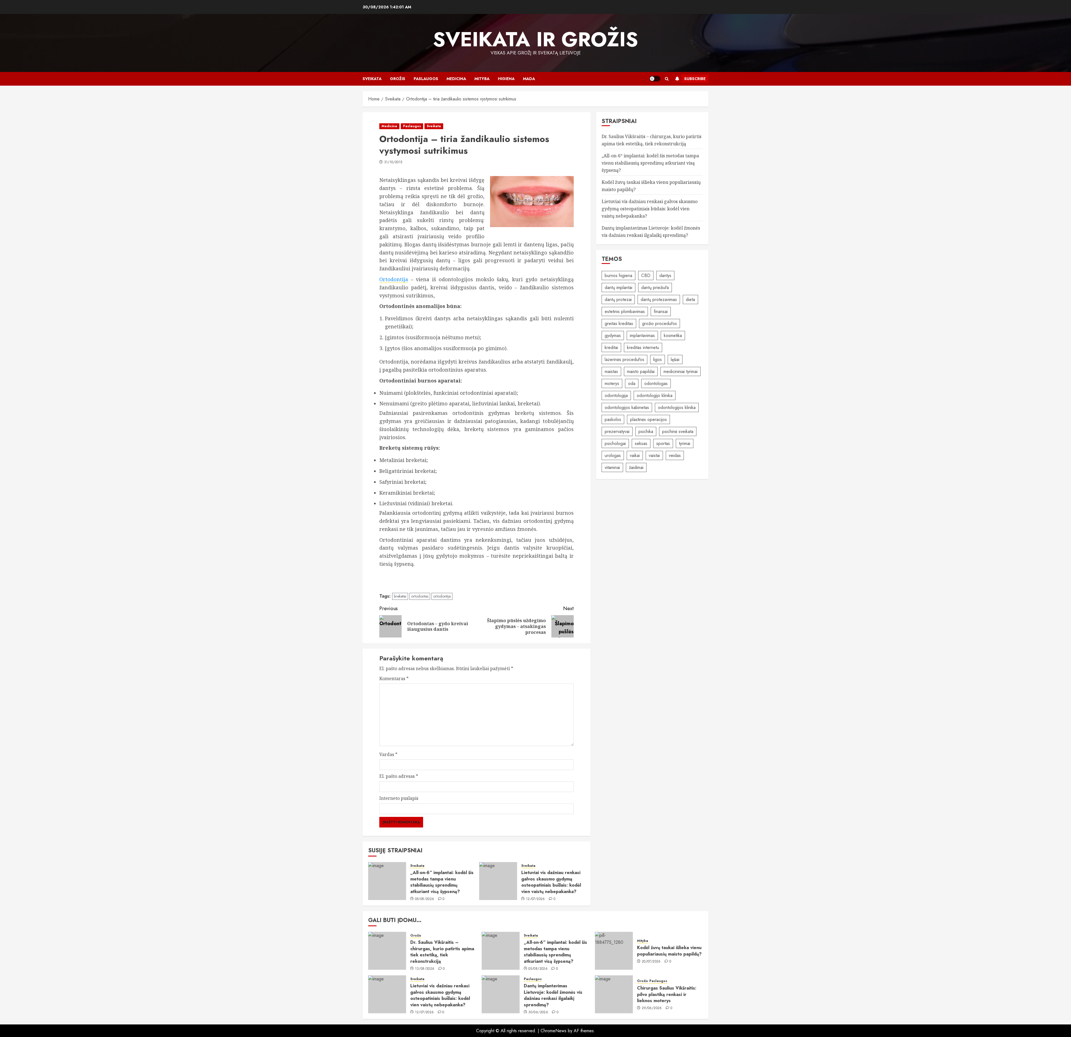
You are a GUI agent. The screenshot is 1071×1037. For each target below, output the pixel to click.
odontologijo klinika (654, 395)
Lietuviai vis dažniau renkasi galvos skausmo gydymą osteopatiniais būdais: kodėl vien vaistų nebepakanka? (551, 881)
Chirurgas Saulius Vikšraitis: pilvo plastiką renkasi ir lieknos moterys (666, 994)
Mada (529, 78)
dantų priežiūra (655, 287)
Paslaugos (426, 78)
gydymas (613, 335)
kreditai (611, 347)
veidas (675, 455)
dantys (665, 275)
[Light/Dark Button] (654, 78)
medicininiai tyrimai (681, 371)
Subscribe (695, 78)
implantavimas (642, 335)
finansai (661, 311)
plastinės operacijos (648, 419)
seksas (641, 443)
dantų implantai (618, 287)
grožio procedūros (659, 323)
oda (631, 383)
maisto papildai (641, 371)
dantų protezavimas (659, 299)
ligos (657, 359)
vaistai (654, 455)
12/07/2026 (535, 899)
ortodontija (442, 596)
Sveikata (372, 78)
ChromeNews (553, 1031)
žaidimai (636, 467)
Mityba (481, 78)
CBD (645, 275)
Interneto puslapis (398, 798)
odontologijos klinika (677, 407)
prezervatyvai (617, 431)
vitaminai (612, 467)
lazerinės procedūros (624, 359)
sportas (663, 443)
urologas (613, 455)
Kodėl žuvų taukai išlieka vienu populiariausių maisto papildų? (669, 950)
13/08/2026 (425, 969)
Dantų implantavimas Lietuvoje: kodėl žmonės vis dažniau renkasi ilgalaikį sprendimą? (553, 995)
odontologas (656, 383)
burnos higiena (618, 275)
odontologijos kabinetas (627, 407)
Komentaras (394, 678)
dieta (690, 299)
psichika (645, 431)
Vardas (388, 754)
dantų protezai (618, 299)
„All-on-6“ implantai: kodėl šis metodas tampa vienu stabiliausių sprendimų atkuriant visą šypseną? (442, 881)
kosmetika (673, 335)
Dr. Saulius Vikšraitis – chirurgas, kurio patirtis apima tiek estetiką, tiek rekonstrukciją (442, 951)
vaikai (635, 455)
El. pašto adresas (398, 776)
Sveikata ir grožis (535, 39)
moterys (612, 383)
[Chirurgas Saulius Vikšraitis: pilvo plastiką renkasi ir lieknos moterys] (614, 994)
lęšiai (675, 359)
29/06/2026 (652, 1008)
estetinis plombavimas (625, 311)
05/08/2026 (424, 899)
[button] (666, 78)
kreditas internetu (643, 347)
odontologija (616, 395)
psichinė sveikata (677, 431)
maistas (611, 371)
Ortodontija (393, 279)
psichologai (615, 443)
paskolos (613, 419)
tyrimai (684, 443)
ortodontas (419, 596)
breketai (400, 596)
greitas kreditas (619, 323)
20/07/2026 (651, 961)
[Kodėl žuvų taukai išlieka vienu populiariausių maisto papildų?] (614, 951)
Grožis (397, 78)
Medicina (456, 78)
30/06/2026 (538, 1012)
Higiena (506, 78)
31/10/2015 (393, 162)
